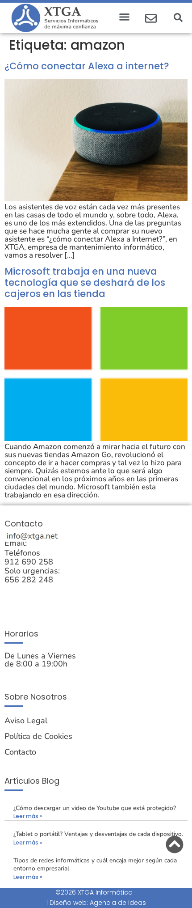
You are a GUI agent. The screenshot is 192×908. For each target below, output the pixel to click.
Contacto (20, 752)
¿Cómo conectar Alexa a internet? (86, 65)
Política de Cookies (38, 736)
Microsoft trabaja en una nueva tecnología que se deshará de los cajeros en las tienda (84, 282)
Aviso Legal (25, 720)
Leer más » (27, 816)
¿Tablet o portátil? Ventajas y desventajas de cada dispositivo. (98, 834)
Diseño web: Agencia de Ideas (98, 902)
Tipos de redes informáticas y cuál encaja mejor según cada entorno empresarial (95, 864)
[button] (124, 16)
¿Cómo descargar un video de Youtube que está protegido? (94, 808)
